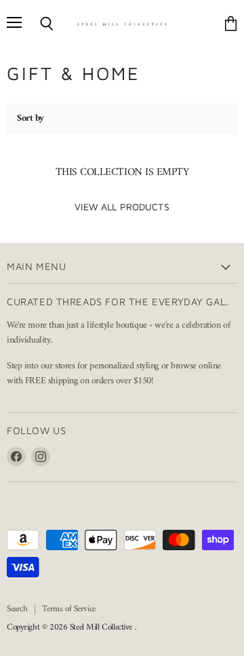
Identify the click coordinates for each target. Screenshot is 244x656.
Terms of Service (68, 609)
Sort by (30, 118)
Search (17, 609)
